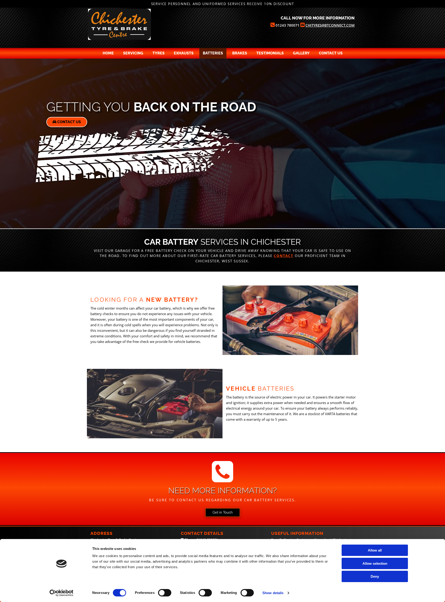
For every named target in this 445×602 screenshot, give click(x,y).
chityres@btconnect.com (330, 25)
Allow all (375, 550)
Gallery (301, 53)
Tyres (159, 53)
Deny (375, 576)
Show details (272, 593)
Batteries (213, 53)
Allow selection (374, 563)
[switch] (164, 592)
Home (108, 53)
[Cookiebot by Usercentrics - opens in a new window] (61, 592)
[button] (66, 122)
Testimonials (270, 53)
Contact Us (331, 53)
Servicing (133, 53)
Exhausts (184, 53)
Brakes (239, 53)
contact (283, 255)
